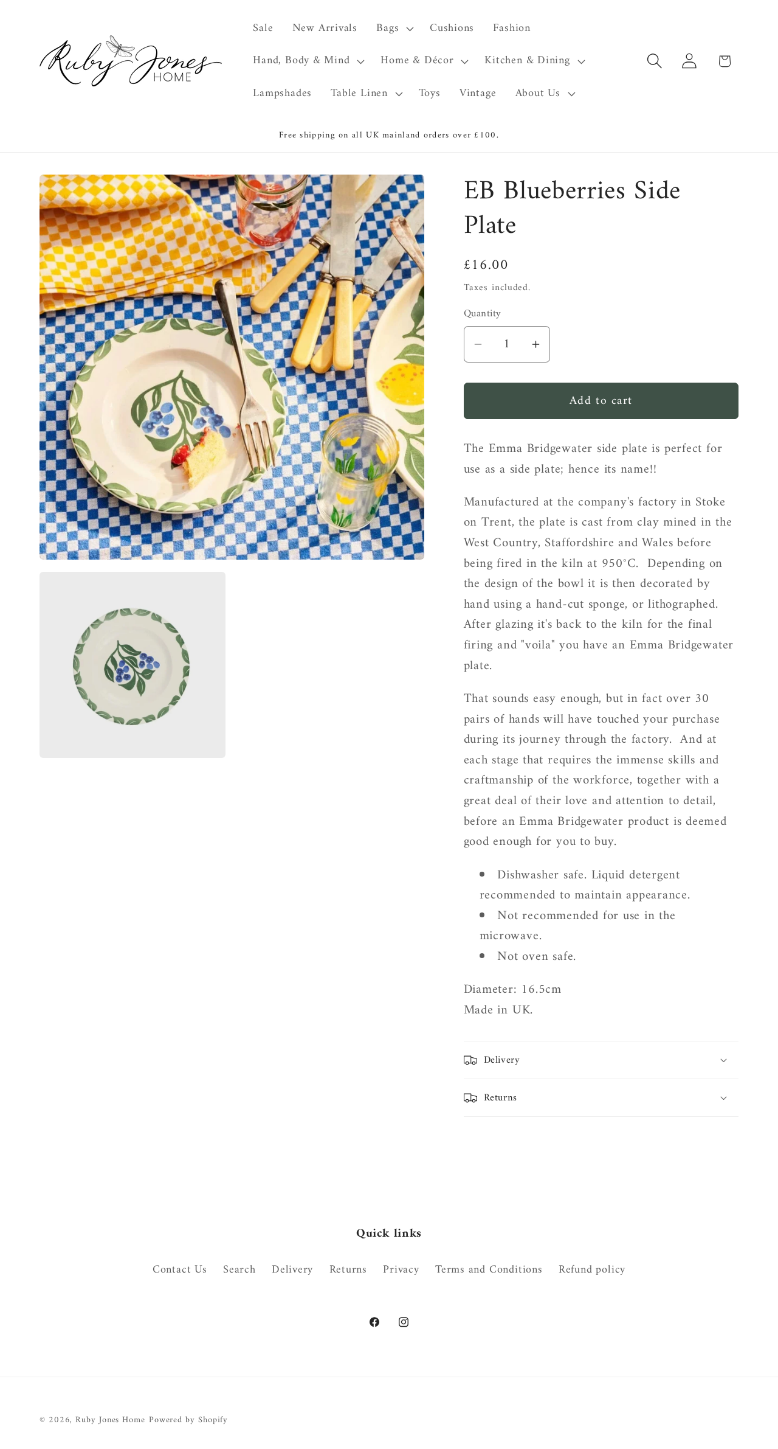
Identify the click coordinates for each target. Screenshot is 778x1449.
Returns (348, 1270)
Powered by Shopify (188, 1420)
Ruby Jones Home (110, 1420)
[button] (394, 28)
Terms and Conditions (489, 1270)
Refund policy (592, 1270)
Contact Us (180, 1271)
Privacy (401, 1270)
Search (239, 1270)
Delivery (292, 1270)
